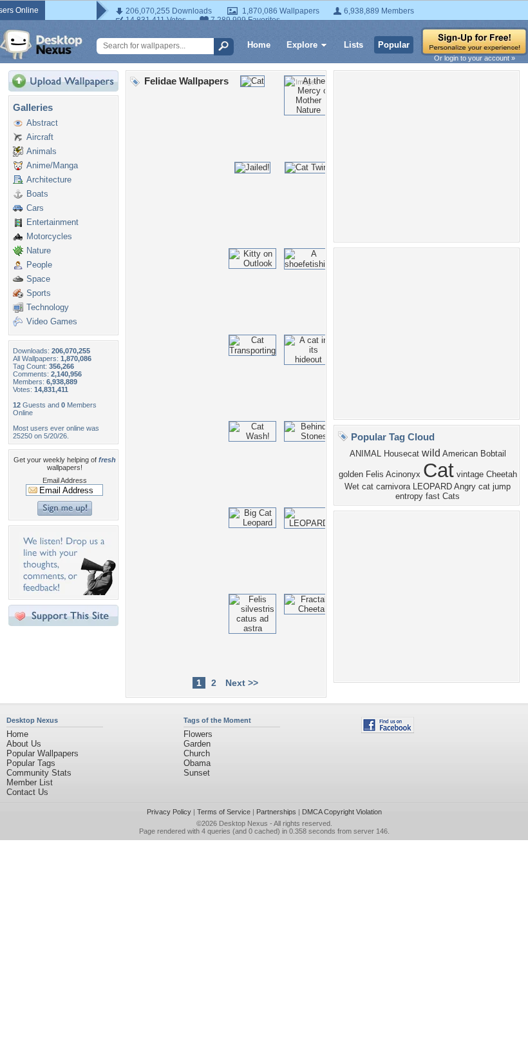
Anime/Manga (52, 165)
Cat (438, 470)
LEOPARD (432, 486)
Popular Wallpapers (42, 753)
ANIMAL (365, 453)
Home (258, 45)
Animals (41, 151)
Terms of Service (223, 812)
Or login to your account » (474, 58)
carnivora (393, 486)
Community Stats (38, 773)
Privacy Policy (169, 812)
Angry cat (472, 486)
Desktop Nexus (243, 823)
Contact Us (27, 792)
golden (351, 474)
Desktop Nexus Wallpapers (41, 44)
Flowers (198, 734)
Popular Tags (30, 763)
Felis (375, 474)
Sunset (197, 773)
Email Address (64, 480)
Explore (302, 45)
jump (502, 486)
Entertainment (52, 222)
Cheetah (501, 474)
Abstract (42, 123)
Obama (197, 763)
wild (431, 452)
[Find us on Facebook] (387, 730)
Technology (47, 307)
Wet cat (358, 486)
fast (433, 496)
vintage (470, 474)
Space (38, 279)
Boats (37, 194)
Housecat (401, 453)
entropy (409, 496)
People (39, 265)
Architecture (48, 179)
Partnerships (276, 812)
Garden (197, 744)
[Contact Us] (67, 592)
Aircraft (39, 137)
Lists (353, 45)
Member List (29, 782)
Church (197, 753)
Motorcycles (49, 236)
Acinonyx (403, 474)
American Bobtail (474, 453)
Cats (451, 496)
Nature (38, 250)
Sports (38, 293)
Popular (394, 45)
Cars (35, 208)
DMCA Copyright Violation (342, 812)
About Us (23, 744)
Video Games (51, 321)
